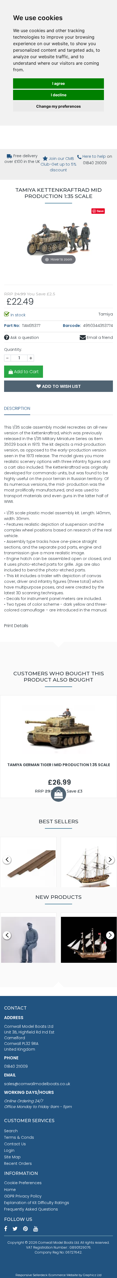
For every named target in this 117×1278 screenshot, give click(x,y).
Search (11, 1131)
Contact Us (15, 1144)
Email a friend (99, 337)
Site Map (12, 1157)
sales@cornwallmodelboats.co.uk (37, 1084)
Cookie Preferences (23, 1183)
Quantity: (13, 349)
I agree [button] (58, 83)
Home (10, 1189)
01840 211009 (16, 1066)
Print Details (16, 626)
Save (100, 211)
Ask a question (24, 337)
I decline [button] (58, 94)
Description (17, 408)
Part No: (12, 325)
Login (9, 1150)
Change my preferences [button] (58, 106)
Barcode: (72, 325)
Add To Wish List (61, 386)
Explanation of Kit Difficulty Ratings (36, 1202)
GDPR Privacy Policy (23, 1196)
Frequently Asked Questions (31, 1209)
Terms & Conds (19, 1137)
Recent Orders (18, 1163)
